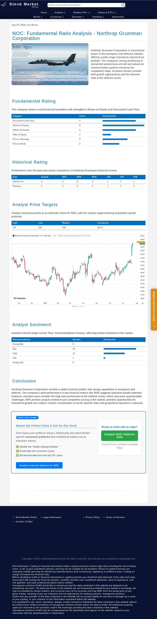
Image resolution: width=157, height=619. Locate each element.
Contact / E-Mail (24, 521)
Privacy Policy (93, 517)
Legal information (52, 517)
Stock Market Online (26, 517)
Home (44, 12)
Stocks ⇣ (38, 17)
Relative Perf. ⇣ (81, 12)
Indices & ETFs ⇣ (107, 12)
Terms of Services (115, 517)
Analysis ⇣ (60, 12)
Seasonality (118, 17)
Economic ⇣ (78, 17)
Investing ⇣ (98, 17)
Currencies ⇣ (57, 17)
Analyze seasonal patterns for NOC (39, 465)
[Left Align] (123, 5)
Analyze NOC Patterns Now (119, 436)
